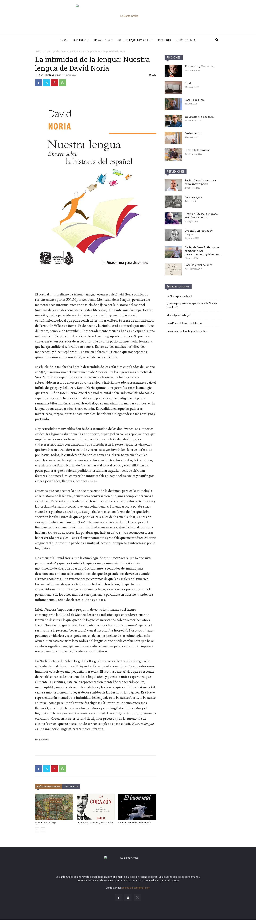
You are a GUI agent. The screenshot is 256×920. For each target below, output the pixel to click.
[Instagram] (128, 897)
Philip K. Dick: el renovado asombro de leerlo (201, 215)
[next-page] (43, 829)
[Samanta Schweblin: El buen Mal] (137, 807)
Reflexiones (81, 40)
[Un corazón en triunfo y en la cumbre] (96, 807)
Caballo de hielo (195, 100)
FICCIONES (174, 57)
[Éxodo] (173, 87)
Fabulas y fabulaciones (198, 265)
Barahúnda (102, 40)
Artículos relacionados (48, 786)
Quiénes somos (186, 40)
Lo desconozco (193, 133)
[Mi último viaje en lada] (173, 121)
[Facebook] (38, 82)
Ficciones (164, 40)
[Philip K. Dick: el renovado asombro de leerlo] (173, 218)
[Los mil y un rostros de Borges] (173, 235)
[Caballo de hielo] (173, 104)
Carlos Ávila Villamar (50, 74)
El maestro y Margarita (199, 66)
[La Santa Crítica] (128, 17)
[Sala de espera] (173, 202)
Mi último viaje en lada (199, 116)
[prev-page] (37, 829)
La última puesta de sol (179, 296)
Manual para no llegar (46, 822)
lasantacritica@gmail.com (135, 887)
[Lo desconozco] (173, 138)
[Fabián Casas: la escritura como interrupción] (173, 185)
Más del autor (71, 786)
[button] (217, 40)
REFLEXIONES (175, 171)
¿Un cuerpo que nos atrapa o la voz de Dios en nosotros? (192, 305)
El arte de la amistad (197, 150)
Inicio (64, 40)
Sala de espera (193, 197)
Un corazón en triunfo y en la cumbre (95, 822)
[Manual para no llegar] (54, 807)
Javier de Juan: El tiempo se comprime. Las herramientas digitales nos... (202, 251)
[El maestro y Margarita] (173, 71)
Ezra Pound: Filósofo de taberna (184, 323)
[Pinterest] (54, 82)
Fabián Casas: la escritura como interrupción (200, 182)
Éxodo (188, 83)
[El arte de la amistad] (173, 154)
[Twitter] (46, 82)
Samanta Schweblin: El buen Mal (134, 822)
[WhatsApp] (62, 82)
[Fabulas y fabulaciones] (173, 269)
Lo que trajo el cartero (134, 40)
